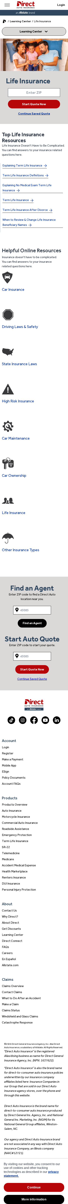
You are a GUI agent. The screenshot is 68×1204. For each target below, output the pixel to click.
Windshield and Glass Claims (20, 1016)
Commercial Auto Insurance (20, 823)
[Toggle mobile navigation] (7, 5)
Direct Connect (12, 941)
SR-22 (6, 847)
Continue (34, 1187)
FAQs (5, 947)
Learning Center (20, 21)
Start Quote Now (34, 104)
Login (61, 5)
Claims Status (11, 1010)
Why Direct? (10, 916)
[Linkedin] (56, 723)
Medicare (8, 859)
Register (7, 753)
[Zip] (34, 92)
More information (34, 1199)
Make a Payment (12, 759)
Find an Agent (32, 623)
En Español (9, 959)
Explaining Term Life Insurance (22, 165)
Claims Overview (13, 986)
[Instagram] (22, 723)
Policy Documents (14, 777)
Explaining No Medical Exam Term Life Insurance (27, 187)
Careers (7, 953)
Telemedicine (11, 853)
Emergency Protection (17, 835)
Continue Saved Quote (34, 113)
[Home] (26, 5)
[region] (34, 1181)
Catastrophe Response (17, 1022)
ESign (5, 771)
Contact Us (9, 910)
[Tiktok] (11, 723)
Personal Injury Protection (19, 889)
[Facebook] (34, 723)
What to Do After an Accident (21, 998)
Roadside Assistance (15, 829)
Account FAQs (11, 783)
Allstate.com (10, 965)
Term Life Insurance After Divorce (25, 210)
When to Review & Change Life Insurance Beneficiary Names (29, 222)
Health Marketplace (15, 871)
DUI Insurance (11, 883)
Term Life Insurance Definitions (23, 175)
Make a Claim (10, 1004)
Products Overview (14, 804)
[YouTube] (45, 723)
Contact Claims (12, 992)
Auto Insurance (12, 810)
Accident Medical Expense (19, 865)
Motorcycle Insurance (16, 816)
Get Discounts (11, 928)
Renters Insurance (14, 877)
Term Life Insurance (15, 200)
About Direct (10, 922)
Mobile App (9, 765)
